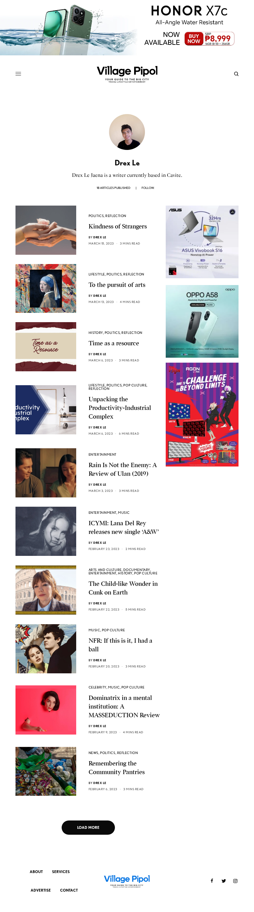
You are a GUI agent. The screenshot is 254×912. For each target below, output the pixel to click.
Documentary (136, 570)
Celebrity (98, 687)
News (94, 753)
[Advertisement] (202, 528)
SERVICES (61, 871)
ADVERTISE (41, 890)
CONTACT (69, 890)
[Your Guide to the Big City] (127, 74)
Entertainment (102, 454)
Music (124, 512)
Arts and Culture (105, 570)
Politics (96, 216)
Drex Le (100, 237)
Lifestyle (97, 274)
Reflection (115, 216)
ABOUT (36, 871)
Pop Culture (135, 385)
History (96, 332)
